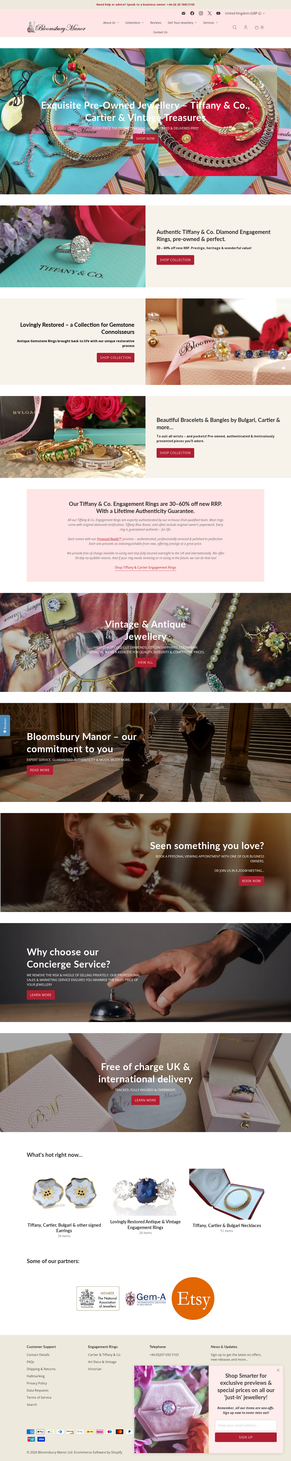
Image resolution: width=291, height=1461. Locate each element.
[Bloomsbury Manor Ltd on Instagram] (201, 13)
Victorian (95, 1369)
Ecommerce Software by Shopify (98, 1452)
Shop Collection (175, 260)
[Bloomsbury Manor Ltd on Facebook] (192, 13)
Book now (251, 881)
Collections (132, 23)
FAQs (30, 1362)
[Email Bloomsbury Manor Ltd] (183, 13)
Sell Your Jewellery (180, 23)
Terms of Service (39, 1397)
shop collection (175, 453)
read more (40, 770)
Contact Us (160, 32)
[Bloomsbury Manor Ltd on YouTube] (218, 13)
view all (145, 662)
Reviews (155, 23)
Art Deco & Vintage (102, 1362)
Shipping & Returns (41, 1369)
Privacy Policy (37, 1383)
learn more (40, 995)
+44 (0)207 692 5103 (164, 1355)
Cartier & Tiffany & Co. (104, 1355)
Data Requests (37, 1390)
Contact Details (38, 1355)
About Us (109, 23)
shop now (145, 139)
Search (32, 1404)
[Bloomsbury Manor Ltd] (56, 27)
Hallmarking (36, 1376)
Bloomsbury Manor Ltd (55, 1452)
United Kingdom (243, 13)
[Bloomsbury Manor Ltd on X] (209, 13)
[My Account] (245, 27)
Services (208, 23)
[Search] (234, 27)
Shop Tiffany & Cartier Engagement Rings (145, 567)
